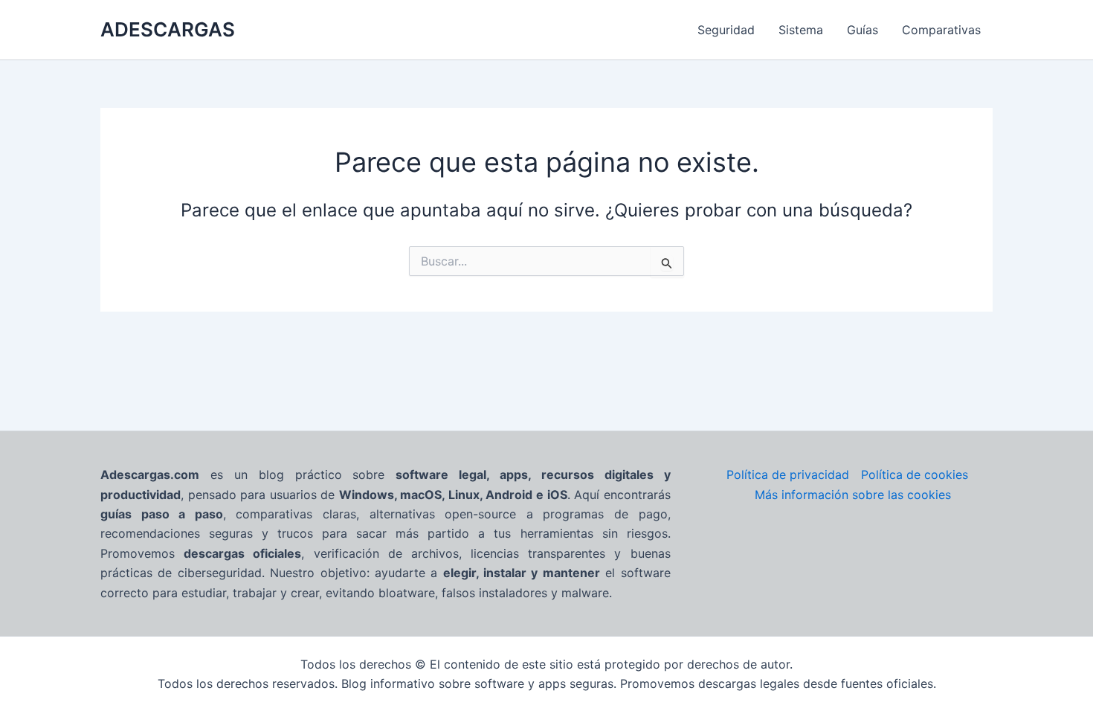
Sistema (800, 29)
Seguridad (726, 29)
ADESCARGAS (167, 29)
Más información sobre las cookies (853, 494)
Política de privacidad (787, 474)
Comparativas (941, 29)
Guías (862, 29)
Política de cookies (914, 474)
